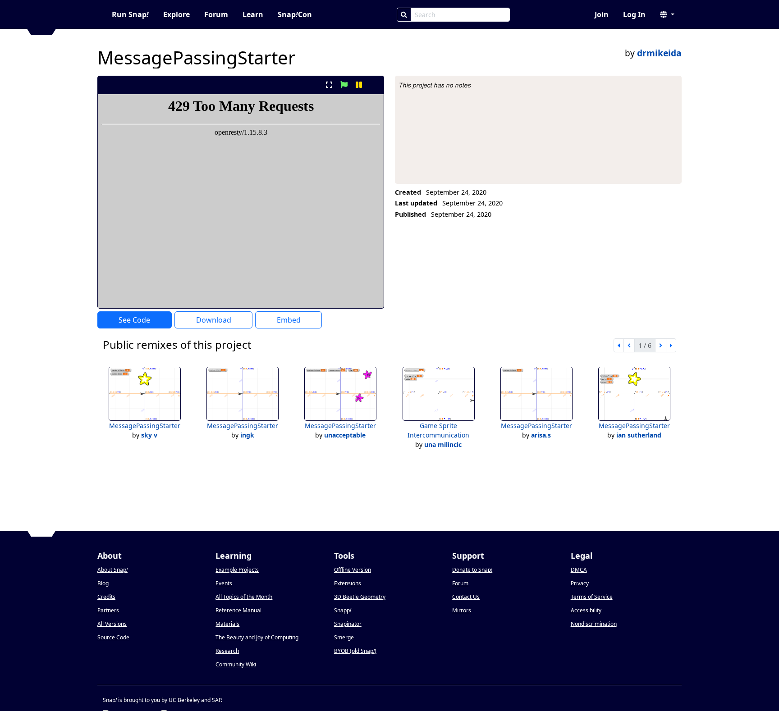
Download (213, 320)
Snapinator (348, 624)
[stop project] (373, 84)
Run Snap (130, 14)
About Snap (112, 570)
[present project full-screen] (328, 84)
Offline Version (352, 570)
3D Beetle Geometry (359, 597)
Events (223, 583)
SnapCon (295, 14)
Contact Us (466, 597)
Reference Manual (238, 610)
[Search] (404, 15)
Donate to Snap (472, 570)
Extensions (347, 583)
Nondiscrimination (594, 624)
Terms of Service (592, 597)
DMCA (579, 570)
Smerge (344, 637)
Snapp (342, 610)
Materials (227, 624)
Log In (634, 14)
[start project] (343, 84)
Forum (216, 14)
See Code (134, 320)
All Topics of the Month (243, 597)
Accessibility (586, 610)
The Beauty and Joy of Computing (256, 637)
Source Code (113, 637)
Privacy (580, 583)
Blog (103, 583)
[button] (667, 14)
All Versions (112, 624)
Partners (108, 610)
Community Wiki (235, 664)
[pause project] (359, 84)
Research (227, 651)
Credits (106, 597)
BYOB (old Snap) (355, 651)
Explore (176, 14)
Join (602, 14)
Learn (253, 14)
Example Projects (237, 570)
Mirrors (461, 610)
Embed (289, 320)
